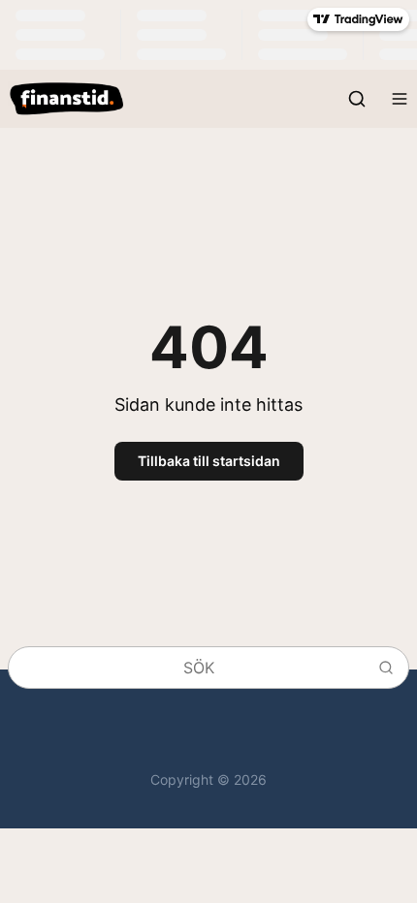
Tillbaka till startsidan (209, 460)
